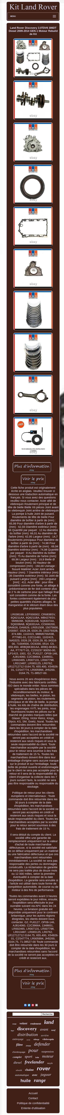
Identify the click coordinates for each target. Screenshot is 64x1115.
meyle (50, 1063)
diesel (18, 1062)
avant (44, 1029)
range (40, 1080)
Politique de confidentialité (33, 1103)
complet (17, 1057)
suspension (47, 1051)
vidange (36, 1039)
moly (28, 1040)
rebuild (19, 1070)
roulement (35, 1023)
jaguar (46, 1074)
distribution (27, 1034)
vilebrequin (48, 1039)
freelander (34, 1061)
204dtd (28, 1046)
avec (34, 1075)
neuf (53, 1030)
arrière (45, 1035)
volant (23, 1023)
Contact (33, 1098)
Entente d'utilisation (33, 1108)
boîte (37, 1057)
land (49, 1022)
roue (14, 1024)
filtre (19, 1045)
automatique (22, 1075)
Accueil (33, 1093)
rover (43, 1068)
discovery (27, 1028)
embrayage (17, 1039)
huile (26, 1080)
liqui (12, 1030)
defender (42, 1044)
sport (28, 1056)
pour (33, 1050)
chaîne (29, 1069)
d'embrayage (18, 1052)
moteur (48, 1056)
